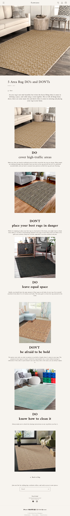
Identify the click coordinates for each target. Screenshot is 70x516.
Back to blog (36, 477)
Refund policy (28, 515)
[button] (3, 3)
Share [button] (11, 91)
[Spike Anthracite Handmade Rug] (35, 257)
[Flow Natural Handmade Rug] (35, 127)
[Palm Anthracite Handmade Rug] (35, 451)
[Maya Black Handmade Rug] (35, 213)
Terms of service (43, 515)
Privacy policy (35, 515)
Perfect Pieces (34, 513)
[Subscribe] (48, 489)
